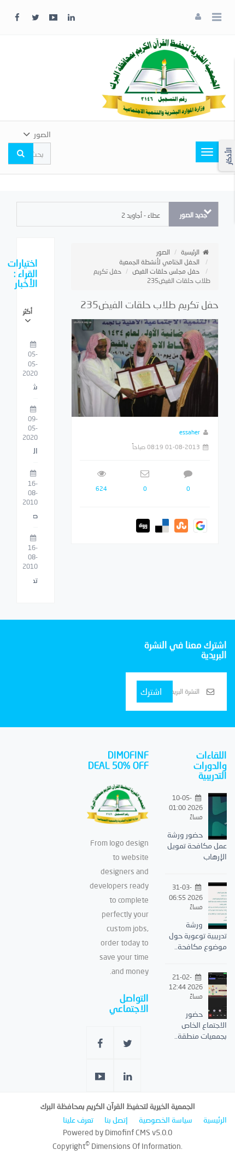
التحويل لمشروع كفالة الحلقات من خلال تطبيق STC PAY (35, 451)
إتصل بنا (116, 1119)
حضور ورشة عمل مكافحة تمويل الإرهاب (197, 845)
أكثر (27, 311)
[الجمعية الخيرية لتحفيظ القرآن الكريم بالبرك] (164, 77)
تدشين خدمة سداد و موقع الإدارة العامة (35, 580)
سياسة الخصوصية (165, 1119)
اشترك (151, 691)
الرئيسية (190, 252)
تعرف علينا (78, 1119)
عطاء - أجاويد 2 (140, 215)
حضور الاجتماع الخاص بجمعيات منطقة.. (200, 1024)
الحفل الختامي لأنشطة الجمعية (159, 262)
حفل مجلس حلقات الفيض (165, 271)
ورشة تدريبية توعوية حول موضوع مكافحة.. (198, 935)
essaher (189, 431)
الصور (163, 252)
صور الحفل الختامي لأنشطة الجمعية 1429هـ (35, 516)
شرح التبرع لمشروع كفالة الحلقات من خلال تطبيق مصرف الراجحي (35, 387)
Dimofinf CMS (127, 1132)
